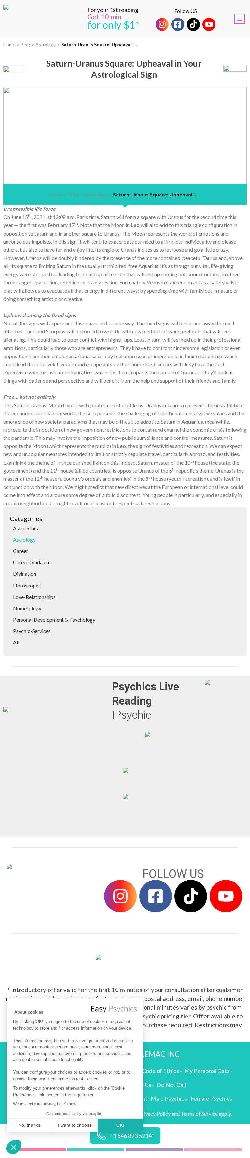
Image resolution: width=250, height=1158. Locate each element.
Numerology (27, 608)
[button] (13, 1147)
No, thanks (29, 1125)
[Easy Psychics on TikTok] (193, 24)
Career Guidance (31, 562)
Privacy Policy (155, 1114)
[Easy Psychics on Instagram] (162, 24)
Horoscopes (27, 585)
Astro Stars (25, 528)
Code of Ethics (160, 1070)
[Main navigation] (239, 18)
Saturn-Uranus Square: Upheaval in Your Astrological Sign (100, 44)
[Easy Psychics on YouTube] (208, 24)
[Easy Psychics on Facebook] (177, 24)
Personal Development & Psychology (54, 619)
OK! (120, 1125)
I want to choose (75, 1125)
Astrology (45, 44)
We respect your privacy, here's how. (45, 1104)
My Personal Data (207, 1070)
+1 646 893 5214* (131, 1135)
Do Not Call (171, 1084)
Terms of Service (199, 1114)
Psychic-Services (32, 631)
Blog (25, 44)
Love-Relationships (34, 597)
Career (20, 551)
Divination (24, 574)
